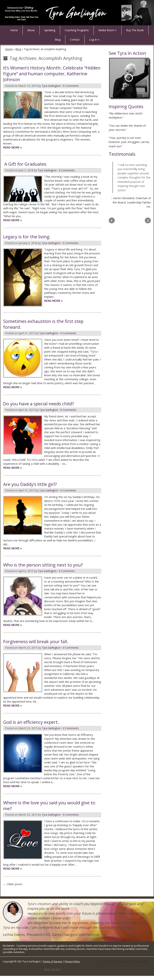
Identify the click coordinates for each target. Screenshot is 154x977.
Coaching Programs (77, 30)
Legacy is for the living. (27, 236)
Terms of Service (52, 961)
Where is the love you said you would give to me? (49, 805)
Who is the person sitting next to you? (43, 565)
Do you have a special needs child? (38, 403)
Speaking (49, 30)
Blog (57, 39)
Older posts (12, 884)
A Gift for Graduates (24, 164)
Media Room (106, 30)
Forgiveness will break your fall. (35, 641)
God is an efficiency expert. (31, 722)
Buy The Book (135, 30)
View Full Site (52, 969)
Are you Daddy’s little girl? (30, 484)
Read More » (12, 147)
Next (148, 221)
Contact (75, 39)
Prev (112, 221)
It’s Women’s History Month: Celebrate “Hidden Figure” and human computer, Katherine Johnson (51, 73)
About (31, 30)
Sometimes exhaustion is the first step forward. (43, 324)
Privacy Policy (72, 961)
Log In (93, 39)
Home (14, 30)
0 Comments (71, 86)
